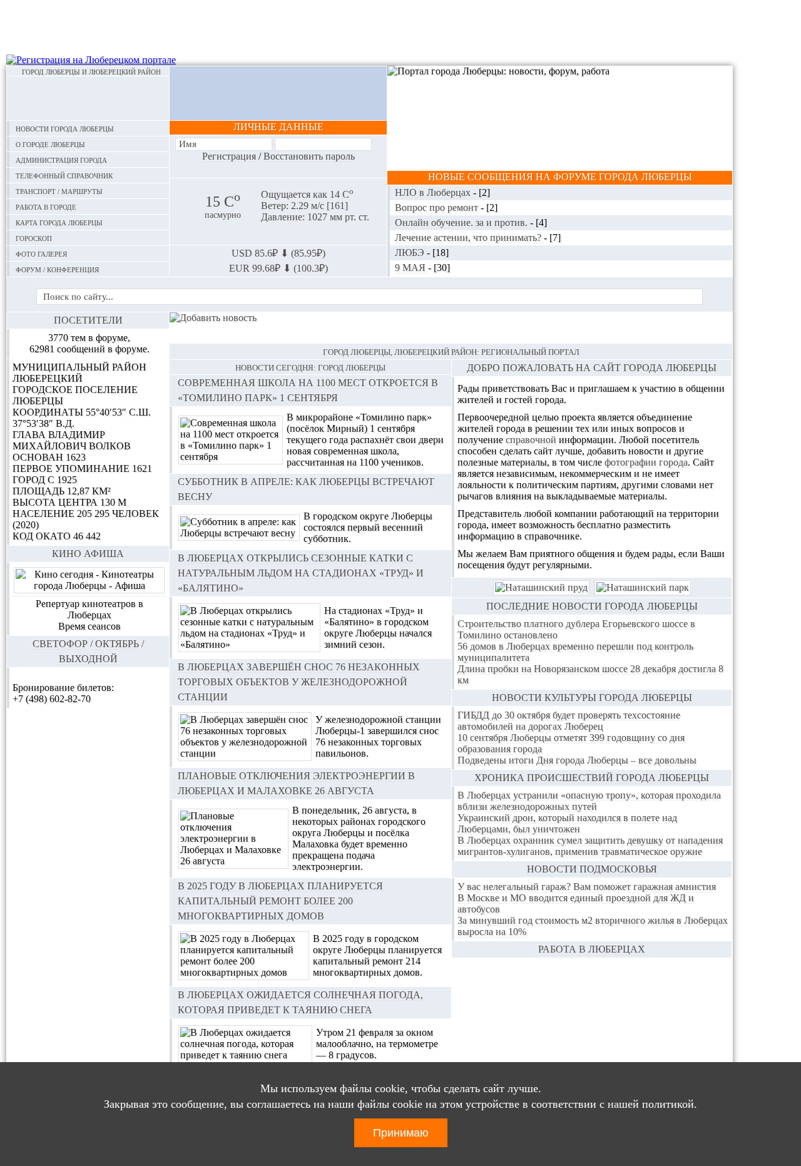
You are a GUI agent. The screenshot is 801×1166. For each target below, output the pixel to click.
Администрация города (61, 159)
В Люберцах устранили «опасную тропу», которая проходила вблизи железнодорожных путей (589, 801)
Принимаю (401, 1133)
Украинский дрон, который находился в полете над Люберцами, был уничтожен (567, 823)
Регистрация (229, 156)
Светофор (60, 643)
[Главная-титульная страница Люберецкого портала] (88, 98)
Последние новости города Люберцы (592, 606)
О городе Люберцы (50, 143)
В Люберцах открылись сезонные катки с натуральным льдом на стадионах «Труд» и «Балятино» (301, 573)
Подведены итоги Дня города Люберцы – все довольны (576, 760)
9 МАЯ (411, 267)
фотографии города (646, 462)
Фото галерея (41, 253)
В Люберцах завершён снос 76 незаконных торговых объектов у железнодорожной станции (299, 682)
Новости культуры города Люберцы (592, 697)
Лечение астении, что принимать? (469, 237)
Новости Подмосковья (592, 869)
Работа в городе (46, 206)
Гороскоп (34, 237)
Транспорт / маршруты (59, 190)
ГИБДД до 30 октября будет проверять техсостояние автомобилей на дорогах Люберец (568, 721)
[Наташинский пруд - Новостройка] (541, 587)
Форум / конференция (57, 268)
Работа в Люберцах (591, 949)
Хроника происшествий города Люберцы (591, 777)
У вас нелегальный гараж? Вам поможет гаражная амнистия (586, 886)
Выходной (88, 658)
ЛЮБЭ (411, 252)
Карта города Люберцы (59, 222)
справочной (531, 439)
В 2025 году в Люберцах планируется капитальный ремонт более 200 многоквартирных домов (280, 901)
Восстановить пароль (309, 156)
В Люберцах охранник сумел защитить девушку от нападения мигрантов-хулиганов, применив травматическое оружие (590, 846)
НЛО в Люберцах (434, 192)
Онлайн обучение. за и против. (462, 222)
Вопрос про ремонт (438, 207)
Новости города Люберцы (65, 128)
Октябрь (117, 643)
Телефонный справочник (64, 175)
